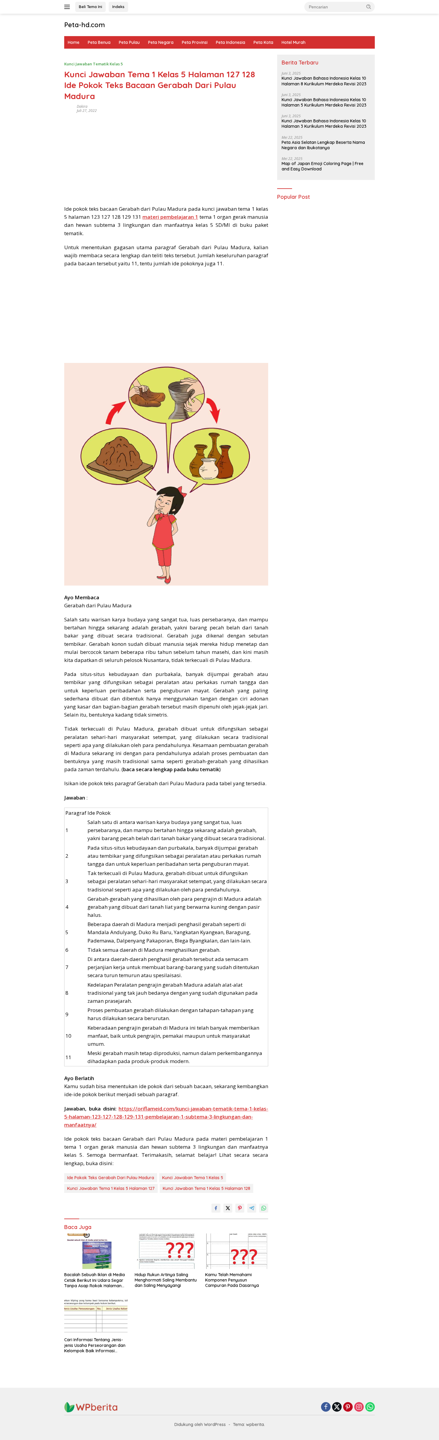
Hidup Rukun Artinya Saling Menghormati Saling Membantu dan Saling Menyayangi (166, 1280)
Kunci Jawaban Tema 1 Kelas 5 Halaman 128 (206, 1188)
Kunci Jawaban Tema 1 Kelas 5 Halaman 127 (111, 1188)
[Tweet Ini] (227, 1208)
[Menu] (68, 7)
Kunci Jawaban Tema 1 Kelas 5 (192, 1177)
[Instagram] (359, 1407)
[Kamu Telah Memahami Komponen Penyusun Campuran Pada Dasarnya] (236, 1251)
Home (73, 42)
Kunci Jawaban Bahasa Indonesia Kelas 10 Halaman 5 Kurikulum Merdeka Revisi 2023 (324, 102)
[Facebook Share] (215, 1208)
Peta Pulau (129, 42)
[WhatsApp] (370, 1407)
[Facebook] (326, 1407)
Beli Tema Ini (90, 6)
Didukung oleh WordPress (200, 1424)
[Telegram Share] (251, 1208)
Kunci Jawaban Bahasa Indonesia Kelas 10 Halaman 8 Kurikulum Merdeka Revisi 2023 (324, 81)
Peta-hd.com (84, 25)
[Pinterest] (348, 1407)
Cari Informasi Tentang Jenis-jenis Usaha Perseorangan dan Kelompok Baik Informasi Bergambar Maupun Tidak (94, 1345)
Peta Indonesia (230, 42)
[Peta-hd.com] (91, 1407)
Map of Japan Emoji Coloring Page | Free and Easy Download (322, 166)
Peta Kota (263, 42)
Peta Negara (161, 42)
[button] (369, 6)
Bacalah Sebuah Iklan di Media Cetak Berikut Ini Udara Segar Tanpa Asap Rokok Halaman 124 (94, 1280)
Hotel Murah (294, 42)
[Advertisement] (166, 157)
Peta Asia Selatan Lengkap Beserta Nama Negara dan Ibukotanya (323, 145)
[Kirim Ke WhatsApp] (263, 1208)
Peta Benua (99, 42)
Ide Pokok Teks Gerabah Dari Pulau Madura (110, 1177)
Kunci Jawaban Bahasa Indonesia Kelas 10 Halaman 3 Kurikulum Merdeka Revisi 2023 (324, 123)
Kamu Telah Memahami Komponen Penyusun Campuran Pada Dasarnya (232, 1280)
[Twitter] (337, 1407)
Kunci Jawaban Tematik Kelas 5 (93, 64)
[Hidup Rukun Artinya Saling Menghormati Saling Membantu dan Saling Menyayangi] (166, 1251)
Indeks (118, 6)
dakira (82, 106)
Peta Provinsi (195, 42)
